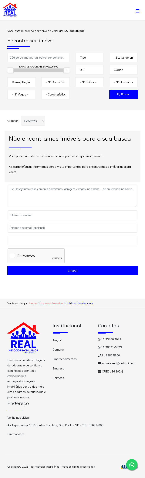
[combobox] (89, 57)
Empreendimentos (65, 359)
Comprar (58, 349)
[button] (137, 10)
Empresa (58, 368)
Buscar (125, 94)
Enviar (72, 270)
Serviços (58, 378)
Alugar (57, 340)
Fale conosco (16, 434)
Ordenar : (13, 121)
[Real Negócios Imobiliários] (10, 9)
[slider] (10, 70)
